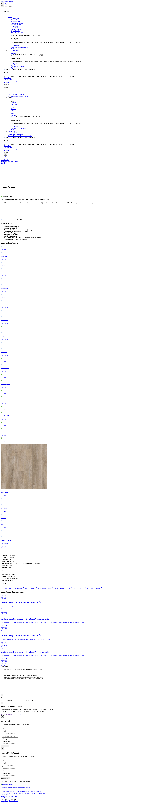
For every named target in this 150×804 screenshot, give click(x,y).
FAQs (9, 131)
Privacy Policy (5, 801)
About (27, 793)
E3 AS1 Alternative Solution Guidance (11, 588)
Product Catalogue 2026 (44, 588)
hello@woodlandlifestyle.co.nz (19, 47)
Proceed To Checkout (18, 714)
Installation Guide (30, 588)
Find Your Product (13, 96)
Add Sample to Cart (6, 714)
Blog (21, 793)
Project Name (6, 741)
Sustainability (11, 134)
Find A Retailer (12, 94)
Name (3, 728)
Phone (4, 731)
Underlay (12, 791)
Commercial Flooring (28, 791)
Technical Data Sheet (79, 588)
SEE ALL (3, 546)
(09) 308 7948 (15, 45)
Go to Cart (38, 700)
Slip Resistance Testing (93, 588)
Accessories (19, 791)
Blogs (12, 97)
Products (10, 17)
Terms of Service (13, 801)
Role (3, 738)
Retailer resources (42, 793)
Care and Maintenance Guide (62, 588)
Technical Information (14, 136)
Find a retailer (4, 793)
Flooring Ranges (5, 791)
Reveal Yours (14, 44)
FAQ (24, 793)
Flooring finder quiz (14, 793)
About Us (10, 133)
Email (3, 735)
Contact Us (37, 791)
